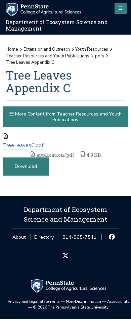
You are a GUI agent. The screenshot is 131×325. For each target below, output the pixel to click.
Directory (44, 237)
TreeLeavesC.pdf (23, 145)
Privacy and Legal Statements (34, 301)
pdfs (99, 56)
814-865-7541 (79, 239)
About (19, 237)
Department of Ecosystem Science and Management (57, 25)
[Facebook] (112, 237)
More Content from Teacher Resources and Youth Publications (68, 117)
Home (12, 49)
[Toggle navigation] (121, 8)
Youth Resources (91, 49)
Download (26, 166)
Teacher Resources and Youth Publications (47, 56)
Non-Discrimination (83, 301)
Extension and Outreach (47, 49)
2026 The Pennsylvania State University (70, 307)
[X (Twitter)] (65, 256)
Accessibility (118, 301)
